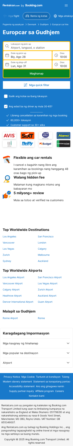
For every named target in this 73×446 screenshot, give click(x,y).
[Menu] (66, 5)
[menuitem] (11, 16)
